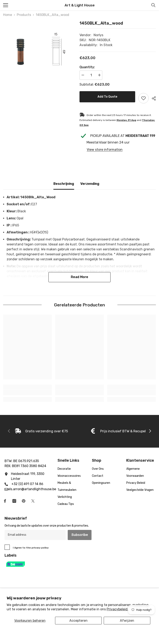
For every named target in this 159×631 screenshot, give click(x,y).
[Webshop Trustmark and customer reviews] (79, 564)
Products (24, 15)
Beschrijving (63, 184)
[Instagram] (14, 501)
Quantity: (87, 67)
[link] (27, 392)
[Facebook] (5, 501)
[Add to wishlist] (143, 98)
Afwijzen (127, 621)
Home (7, 15)
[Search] (153, 5)
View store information (105, 150)
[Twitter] (33, 501)
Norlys (98, 35)
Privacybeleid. (117, 609)
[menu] (5, 5)
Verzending (89, 184)
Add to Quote (107, 96)
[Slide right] (150, 431)
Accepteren (78, 621)
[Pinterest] (23, 501)
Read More (79, 277)
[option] (20, 45)
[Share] (152, 98)
